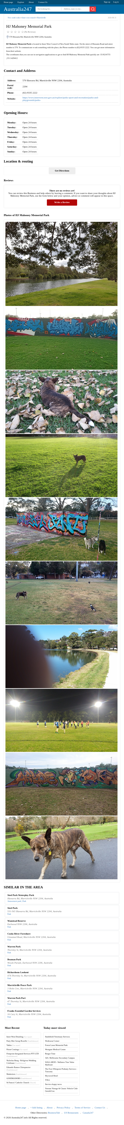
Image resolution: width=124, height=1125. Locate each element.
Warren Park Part (16, 998)
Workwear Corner (52, 1041)
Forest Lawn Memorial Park (56, 1045)
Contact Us (42, 2)
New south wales (14, 18)
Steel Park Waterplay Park (20, 895)
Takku (13, 1045)
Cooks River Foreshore (19, 934)
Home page (8, 2)
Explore (21, 2)
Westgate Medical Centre (55, 1049)
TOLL (47, 1080)
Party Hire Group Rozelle (22, 1041)
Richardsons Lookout (18, 972)
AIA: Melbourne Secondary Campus (60, 1058)
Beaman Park (14, 959)
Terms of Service (82, 1107)
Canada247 (88, 1113)
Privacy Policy (63, 1107)
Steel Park (12, 908)
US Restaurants (71, 1113)
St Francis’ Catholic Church (21, 1082)
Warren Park (14, 946)
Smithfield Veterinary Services (57, 1037)
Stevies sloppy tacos (53, 1084)
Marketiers (17, 1074)
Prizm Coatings (17, 1049)
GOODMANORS (19, 1078)
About (31, 2)
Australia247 (18, 9)
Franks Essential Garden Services (24, 1011)
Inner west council (28, 18)
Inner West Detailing (19, 1037)
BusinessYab (54, 1113)
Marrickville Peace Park (19, 985)
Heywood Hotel (51, 1076)
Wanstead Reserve (16, 921)
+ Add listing (36, 1107)
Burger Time (50, 1054)
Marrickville (41, 18)
